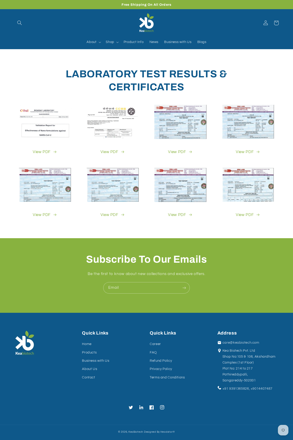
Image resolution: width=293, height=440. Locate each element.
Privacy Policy (161, 369)
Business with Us (95, 360)
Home (87, 344)
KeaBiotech (135, 432)
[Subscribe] (184, 287)
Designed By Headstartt (159, 432)
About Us (89, 369)
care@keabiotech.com (240, 342)
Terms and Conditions (167, 377)
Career (155, 344)
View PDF (42, 152)
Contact (88, 377)
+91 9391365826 (235, 388)
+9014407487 (261, 388)
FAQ (153, 352)
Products (89, 352)
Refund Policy (161, 360)
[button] (19, 23)
